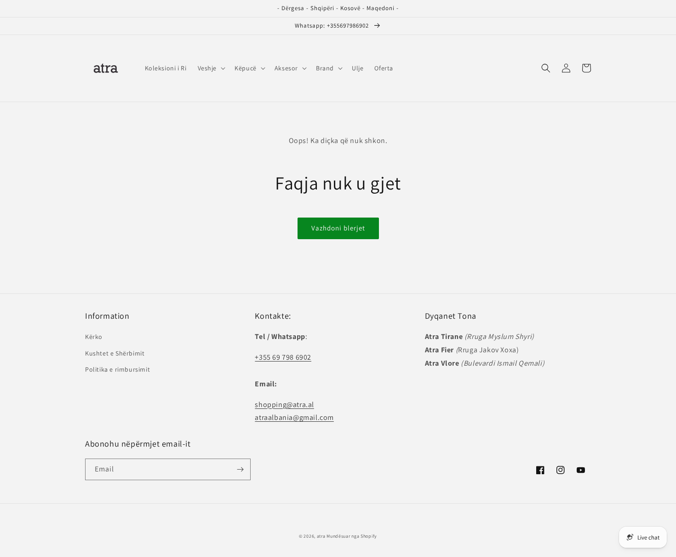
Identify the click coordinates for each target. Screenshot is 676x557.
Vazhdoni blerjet (338, 228)
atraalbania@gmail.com (294, 417)
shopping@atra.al (284, 404)
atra (321, 536)
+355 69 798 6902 (283, 357)
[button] (210, 68)
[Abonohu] (240, 469)
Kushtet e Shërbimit (114, 353)
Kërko (94, 337)
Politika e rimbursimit (117, 369)
